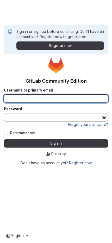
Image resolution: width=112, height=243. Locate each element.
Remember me (22, 133)
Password (13, 109)
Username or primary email (28, 90)
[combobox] (17, 236)
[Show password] (104, 117)
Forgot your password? (88, 124)
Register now (80, 163)
